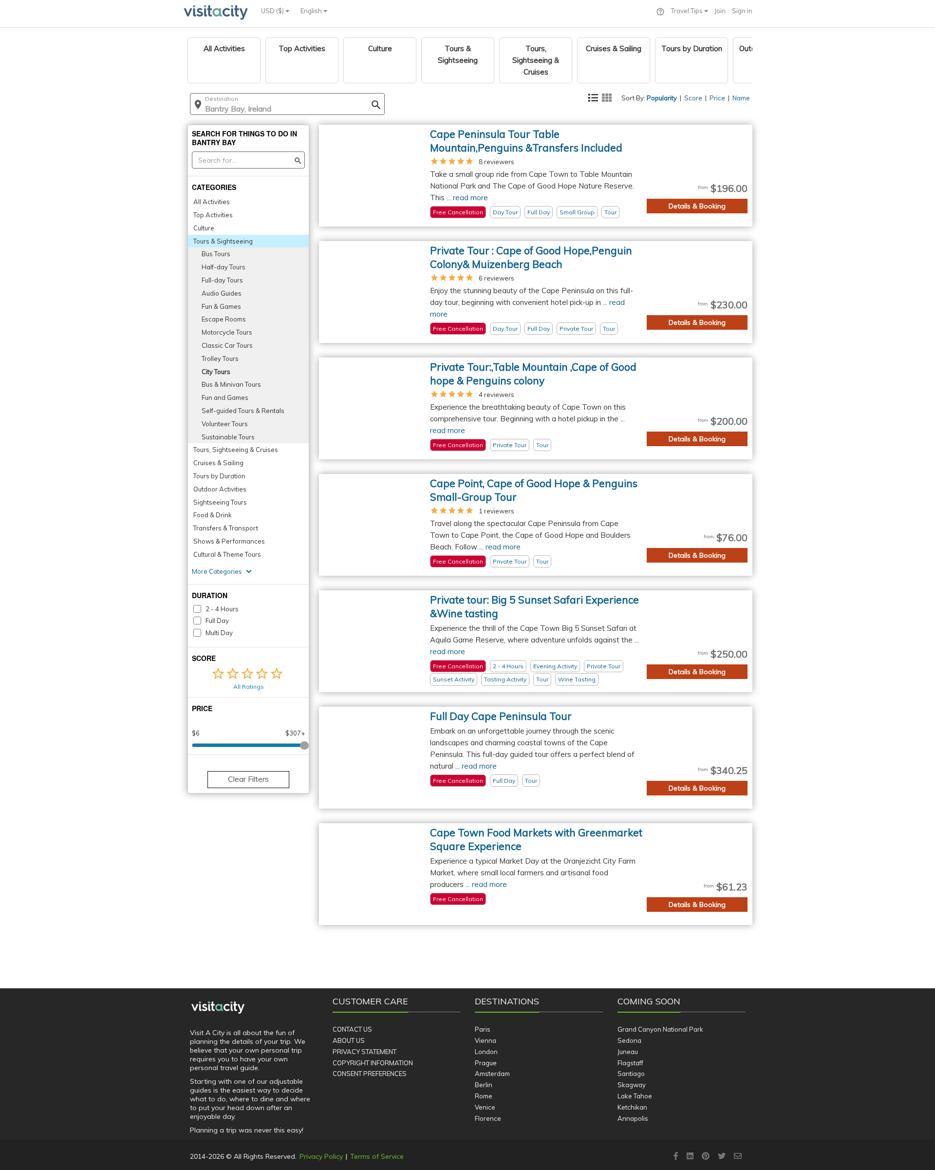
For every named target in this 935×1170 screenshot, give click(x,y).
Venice (485, 1107)
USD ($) (273, 11)
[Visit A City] (218, 1008)
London (486, 1052)
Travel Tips (687, 11)
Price (717, 98)
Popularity (662, 98)
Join (720, 11)
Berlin (483, 1085)
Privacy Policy (321, 1156)
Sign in (742, 11)
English (311, 11)
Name (741, 98)
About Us (349, 1040)
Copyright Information (373, 1063)
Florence (488, 1118)
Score (693, 98)
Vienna (485, 1040)
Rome (483, 1096)
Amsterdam (492, 1073)
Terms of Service (377, 1156)
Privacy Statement (364, 1052)
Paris (482, 1029)
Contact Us (352, 1029)
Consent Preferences (370, 1073)
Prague (486, 1063)
